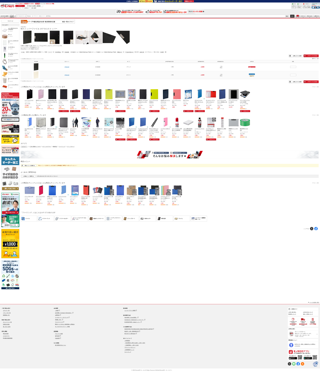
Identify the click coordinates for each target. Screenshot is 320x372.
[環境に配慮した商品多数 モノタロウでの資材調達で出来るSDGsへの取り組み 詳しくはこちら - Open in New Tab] (10, 289)
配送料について (292, 314)
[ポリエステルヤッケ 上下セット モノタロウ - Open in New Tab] (98, 123)
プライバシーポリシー (129, 347)
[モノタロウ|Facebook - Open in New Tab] (298, 365)
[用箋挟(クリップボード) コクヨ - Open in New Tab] (234, 123)
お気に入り (316, 16)
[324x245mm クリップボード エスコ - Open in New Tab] (120, 94)
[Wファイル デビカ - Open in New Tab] (188, 94)
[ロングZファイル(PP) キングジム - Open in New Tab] (30, 123)
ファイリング (62, 146)
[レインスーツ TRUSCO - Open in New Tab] (75, 123)
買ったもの (309, 16)
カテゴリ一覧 (6, 310)
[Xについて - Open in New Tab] (289, 365)
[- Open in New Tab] (293, 321)
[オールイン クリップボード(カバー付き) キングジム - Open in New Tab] (211, 94)
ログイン (20, 5)
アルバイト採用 (59, 333)
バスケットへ (65, 111)
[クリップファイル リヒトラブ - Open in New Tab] (30, 94)
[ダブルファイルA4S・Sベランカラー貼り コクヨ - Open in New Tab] (200, 94)
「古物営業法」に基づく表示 (131, 345)
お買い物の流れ (292, 312)
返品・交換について (308, 314)
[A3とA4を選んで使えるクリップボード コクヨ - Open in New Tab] (52, 94)
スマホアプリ (6, 336)
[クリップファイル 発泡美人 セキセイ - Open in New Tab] (109, 94)
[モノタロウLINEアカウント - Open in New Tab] (294, 365)
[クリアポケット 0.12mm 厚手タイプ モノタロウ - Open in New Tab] (211, 123)
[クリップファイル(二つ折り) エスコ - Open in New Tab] (234, 94)
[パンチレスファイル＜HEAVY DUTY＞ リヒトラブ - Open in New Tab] (143, 123)
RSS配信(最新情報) (7, 338)
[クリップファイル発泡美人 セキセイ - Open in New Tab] (86, 94)
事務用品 (55, 146)
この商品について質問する (28, 176)
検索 (292, 16)
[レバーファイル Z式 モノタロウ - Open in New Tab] (98, 190)
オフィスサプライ (46, 146)
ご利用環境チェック (129, 349)
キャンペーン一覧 (7, 322)
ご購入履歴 (33, 8)
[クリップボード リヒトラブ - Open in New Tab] (75, 190)
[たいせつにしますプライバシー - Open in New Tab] (315, 364)
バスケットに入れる (312, 55)
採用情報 (56, 331)
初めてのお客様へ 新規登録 (34, 5)
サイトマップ (127, 352)
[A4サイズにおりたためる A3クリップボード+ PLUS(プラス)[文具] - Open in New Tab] (98, 94)
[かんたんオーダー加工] (10, 190)
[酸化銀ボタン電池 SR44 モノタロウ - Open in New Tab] (222, 123)
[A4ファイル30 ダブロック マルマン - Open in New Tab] (52, 123)
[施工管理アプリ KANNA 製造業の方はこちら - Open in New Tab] (10, 226)
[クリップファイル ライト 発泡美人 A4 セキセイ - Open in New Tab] (222, 94)
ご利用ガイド (294, 309)
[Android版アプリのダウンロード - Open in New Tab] (310, 357)
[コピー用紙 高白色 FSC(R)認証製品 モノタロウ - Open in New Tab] (188, 123)
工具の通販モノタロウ (35, 146)
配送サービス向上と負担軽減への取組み (65, 324)
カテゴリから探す (4, 16)
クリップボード (70, 146)
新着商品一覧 (6, 315)
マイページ (18, 8)
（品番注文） (12, 16)
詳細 (287, 16)
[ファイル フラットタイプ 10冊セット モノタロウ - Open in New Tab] (166, 190)
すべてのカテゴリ (20, 16)
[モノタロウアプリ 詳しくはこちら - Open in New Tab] (303, 352)
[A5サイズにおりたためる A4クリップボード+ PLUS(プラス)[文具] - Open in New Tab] (64, 123)
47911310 (67, 67)
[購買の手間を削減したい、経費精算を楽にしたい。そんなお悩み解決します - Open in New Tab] (170, 154)
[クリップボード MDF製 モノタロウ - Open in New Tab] (132, 190)
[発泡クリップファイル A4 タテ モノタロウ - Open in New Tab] (52, 190)
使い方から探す (7, 326)
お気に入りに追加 (297, 55)
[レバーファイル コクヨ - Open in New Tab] (64, 190)
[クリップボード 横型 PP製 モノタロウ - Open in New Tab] (177, 190)
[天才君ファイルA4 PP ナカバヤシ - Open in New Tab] (132, 94)
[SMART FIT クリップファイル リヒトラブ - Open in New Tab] (166, 94)
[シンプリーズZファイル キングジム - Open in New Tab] (166, 123)
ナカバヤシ (23, 26)
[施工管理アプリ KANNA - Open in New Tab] (10, 214)
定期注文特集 (6, 324)
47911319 (67, 75)
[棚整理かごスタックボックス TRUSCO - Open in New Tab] (41, 123)
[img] (7, 6)
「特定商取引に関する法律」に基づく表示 (134, 342)
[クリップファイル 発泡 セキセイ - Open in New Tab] (177, 94)
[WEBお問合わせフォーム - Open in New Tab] (294, 6)
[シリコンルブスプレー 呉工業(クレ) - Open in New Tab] (200, 123)
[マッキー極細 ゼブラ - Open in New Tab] (120, 123)
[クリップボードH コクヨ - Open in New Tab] (30, 190)
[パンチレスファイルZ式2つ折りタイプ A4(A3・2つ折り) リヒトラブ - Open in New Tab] (132, 123)
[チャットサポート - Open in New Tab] (299, 6)
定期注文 (26, 8)
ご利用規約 (127, 340)
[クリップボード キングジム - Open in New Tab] (120, 190)
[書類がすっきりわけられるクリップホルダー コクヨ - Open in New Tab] (143, 94)
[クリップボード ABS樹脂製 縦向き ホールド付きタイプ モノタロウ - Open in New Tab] (143, 190)
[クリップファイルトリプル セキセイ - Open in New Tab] (64, 94)
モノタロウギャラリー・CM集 (62, 326)
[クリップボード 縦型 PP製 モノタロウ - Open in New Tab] (109, 190)
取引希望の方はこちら (60, 345)
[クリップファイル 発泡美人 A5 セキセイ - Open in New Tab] (86, 190)
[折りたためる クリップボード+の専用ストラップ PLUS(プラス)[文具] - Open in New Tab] (154, 123)
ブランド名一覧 (7, 312)
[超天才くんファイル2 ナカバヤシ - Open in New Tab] (41, 94)
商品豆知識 (5, 333)
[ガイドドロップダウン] (307, 7)
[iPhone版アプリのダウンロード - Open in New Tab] (295, 357)
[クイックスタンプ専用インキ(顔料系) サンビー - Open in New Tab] (177, 123)
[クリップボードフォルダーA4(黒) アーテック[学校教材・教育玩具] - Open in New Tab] (245, 94)
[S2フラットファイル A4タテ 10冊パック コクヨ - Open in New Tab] (109, 123)
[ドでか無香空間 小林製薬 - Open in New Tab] (86, 123)
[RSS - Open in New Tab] (302, 365)
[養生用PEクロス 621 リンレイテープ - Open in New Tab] (245, 123)
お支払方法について (308, 312)
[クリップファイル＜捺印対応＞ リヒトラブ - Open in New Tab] (75, 94)
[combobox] (155, 16)
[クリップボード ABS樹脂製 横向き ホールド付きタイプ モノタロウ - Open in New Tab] (154, 190)
